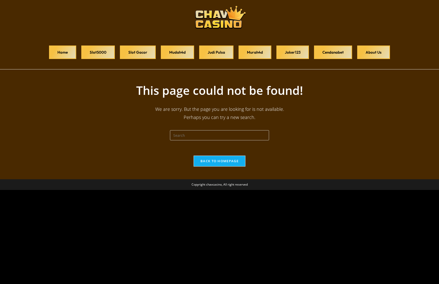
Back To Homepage (219, 161)
